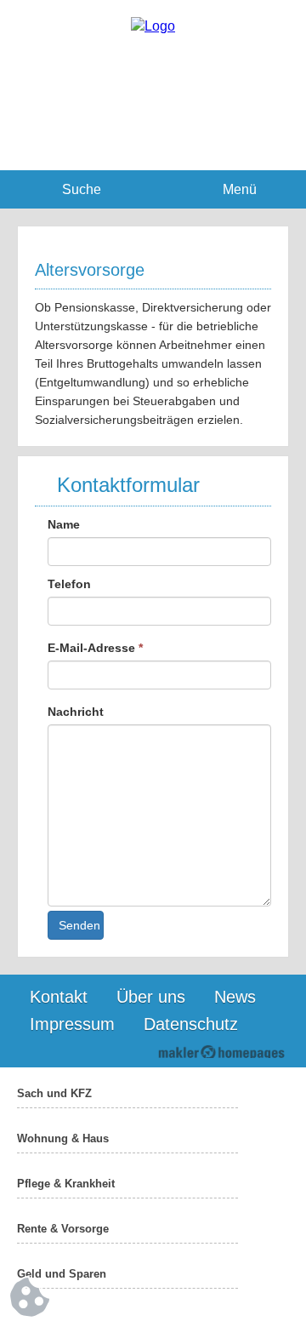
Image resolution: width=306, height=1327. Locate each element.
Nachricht (76, 711)
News (235, 996)
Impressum (72, 1024)
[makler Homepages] (221, 1051)
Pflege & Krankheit (66, 1183)
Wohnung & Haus (63, 1138)
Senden (79, 925)
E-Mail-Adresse (95, 648)
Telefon (69, 584)
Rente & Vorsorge (63, 1228)
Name (64, 524)
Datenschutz (191, 1024)
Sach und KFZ (54, 1093)
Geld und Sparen (61, 1273)
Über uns (150, 996)
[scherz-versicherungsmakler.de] (153, 26)
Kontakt (59, 996)
